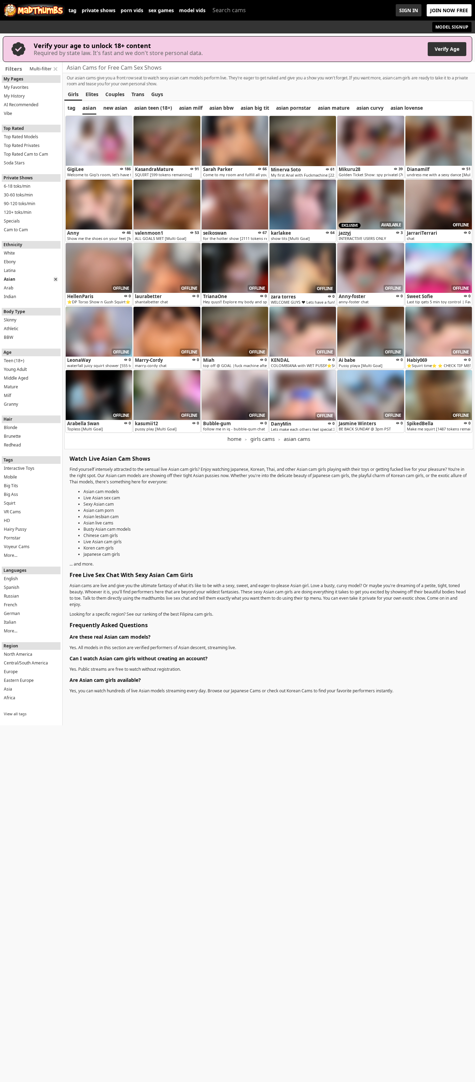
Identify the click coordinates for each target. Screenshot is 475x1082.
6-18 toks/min (17, 186)
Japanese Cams (246, 691)
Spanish (11, 587)
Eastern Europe (19, 680)
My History (14, 96)
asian (89, 107)
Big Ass (11, 494)
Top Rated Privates (22, 145)
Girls (73, 94)
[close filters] (55, 69)
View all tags (15, 713)
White (9, 253)
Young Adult (15, 369)
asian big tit (255, 107)
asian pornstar (293, 107)
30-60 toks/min (18, 195)
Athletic (11, 329)
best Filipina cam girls (191, 614)
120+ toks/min (17, 212)
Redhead (12, 445)
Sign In (408, 10)
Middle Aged (16, 378)
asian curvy (370, 107)
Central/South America (26, 663)
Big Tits (11, 486)
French (10, 605)
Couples (114, 94)
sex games (161, 10)
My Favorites (16, 87)
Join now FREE (449, 10)
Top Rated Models (21, 137)
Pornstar (12, 538)
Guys (157, 94)
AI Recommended (21, 105)
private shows (98, 10)
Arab (8, 288)
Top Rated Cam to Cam (26, 154)
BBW (8, 337)
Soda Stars (14, 163)
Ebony (10, 262)
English (11, 579)
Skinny (10, 320)
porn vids (132, 10)
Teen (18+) (14, 361)
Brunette (12, 436)
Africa (9, 698)
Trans (137, 94)
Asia (8, 689)
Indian (10, 296)
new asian (115, 107)
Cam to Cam (16, 230)
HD (7, 520)
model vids (192, 10)
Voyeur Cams (17, 547)
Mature (11, 387)
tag (73, 10)
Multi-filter (40, 68)
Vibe (8, 113)
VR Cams (12, 512)
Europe (11, 672)
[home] (34, 10)
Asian (9, 279)
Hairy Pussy (15, 529)
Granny (11, 404)
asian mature (333, 107)
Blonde (10, 427)
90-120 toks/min (19, 204)
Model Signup (451, 27)
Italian (10, 622)
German (12, 613)
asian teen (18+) (153, 107)
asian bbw (221, 107)
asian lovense (407, 107)
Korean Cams (300, 691)
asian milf (190, 107)
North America (18, 654)
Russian (11, 596)
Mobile (10, 477)
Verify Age (447, 49)
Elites (92, 94)
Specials (12, 221)
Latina (10, 270)
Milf (7, 395)
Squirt (9, 503)
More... (10, 555)
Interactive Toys (19, 468)
